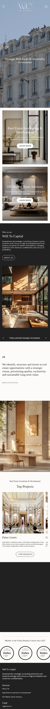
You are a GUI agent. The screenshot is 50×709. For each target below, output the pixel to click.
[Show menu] (3, 6)
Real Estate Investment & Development (16, 693)
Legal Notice (6, 706)
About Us (5, 689)
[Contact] (46, 6)
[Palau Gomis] (23, 513)
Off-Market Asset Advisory (12, 697)
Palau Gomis (9, 537)
